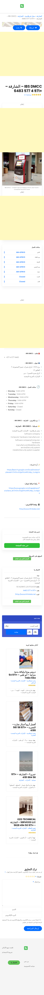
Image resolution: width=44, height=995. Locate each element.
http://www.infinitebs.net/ (29, 509)
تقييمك (38, 877)
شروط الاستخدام (7, 952)
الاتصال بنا (37, 570)
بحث (18, 28)
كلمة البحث (7, 626)
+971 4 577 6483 (29, 590)
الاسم (14, 909)
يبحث (16, 632)
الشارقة (39, 16)
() (28, 95)
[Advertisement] (22, 54)
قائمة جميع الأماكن (7, 948)
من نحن (26, 961)
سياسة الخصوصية (29, 966)
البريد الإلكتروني (10, 915)
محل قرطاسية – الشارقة (26, 16)
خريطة (32, 28)
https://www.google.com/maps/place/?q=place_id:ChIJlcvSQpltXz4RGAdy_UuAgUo (22, 490)
